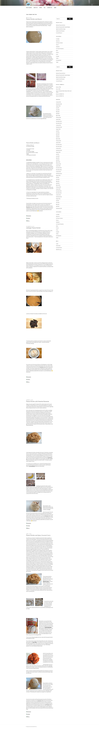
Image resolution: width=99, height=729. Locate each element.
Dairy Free (58, 40)
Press (57, 54)
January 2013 (58, 165)
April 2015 (57, 113)
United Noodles (48, 627)
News (57, 50)
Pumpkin (57, 56)
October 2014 (58, 125)
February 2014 (58, 140)
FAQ (44, 7)
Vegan (57, 62)
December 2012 (59, 167)
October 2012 (58, 171)
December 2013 (59, 144)
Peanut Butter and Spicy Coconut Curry (38, 535)
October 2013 (58, 148)
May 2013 (57, 158)
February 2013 (58, 163)
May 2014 (57, 134)
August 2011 (58, 198)
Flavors (57, 44)
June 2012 (57, 179)
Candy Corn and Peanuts (60, 30)
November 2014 (59, 123)
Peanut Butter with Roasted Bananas (37, 401)
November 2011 (58, 192)
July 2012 (57, 177)
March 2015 (58, 115)
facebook (28, 207)
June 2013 (57, 156)
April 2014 (57, 136)
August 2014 (58, 129)
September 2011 (59, 196)
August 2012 (58, 175)
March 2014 (58, 138)
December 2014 (59, 121)
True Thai (34, 642)
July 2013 (57, 154)
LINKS (55, 7)
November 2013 (59, 146)
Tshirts (57, 58)
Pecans (57, 52)
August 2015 (58, 105)
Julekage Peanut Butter (33, 228)
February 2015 (58, 117)
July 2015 (57, 107)
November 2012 (59, 169)
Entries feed (58, 245)
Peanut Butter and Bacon (34, 19)
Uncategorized (58, 60)
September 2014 (59, 127)
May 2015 (57, 111)
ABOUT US (35, 7)
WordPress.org (58, 249)
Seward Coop (46, 581)
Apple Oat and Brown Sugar (60, 77)
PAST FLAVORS (29, 7)
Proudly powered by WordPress (31, 726)
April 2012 (57, 183)
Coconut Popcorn (59, 32)
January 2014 (58, 142)
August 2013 (58, 152)
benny (57, 87)
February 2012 (58, 187)
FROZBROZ (38, 4)
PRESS (40, 7)
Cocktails (57, 214)
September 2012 (59, 173)
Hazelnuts (58, 46)
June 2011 (57, 202)
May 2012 (57, 181)
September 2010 (59, 208)
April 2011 (57, 206)
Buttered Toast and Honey (60, 25)
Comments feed (59, 247)
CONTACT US (49, 7)
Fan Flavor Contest (59, 42)
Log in (57, 243)
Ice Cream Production (60, 48)
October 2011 (58, 194)
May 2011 (57, 204)
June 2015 (57, 109)
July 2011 (57, 200)
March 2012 (58, 185)
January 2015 (58, 119)
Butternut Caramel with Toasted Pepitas (63, 75)
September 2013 (59, 150)
